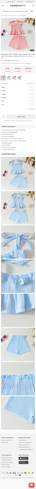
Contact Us (27, 63)
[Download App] (32, 11)
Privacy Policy (23, 440)
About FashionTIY (6, 440)
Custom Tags (5, 464)
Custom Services (6, 460)
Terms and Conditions (25, 442)
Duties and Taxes (24, 445)
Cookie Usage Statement (26, 449)
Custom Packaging (7, 462)
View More (31, 109)
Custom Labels (5, 467)
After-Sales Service (24, 447)
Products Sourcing (6, 457)
